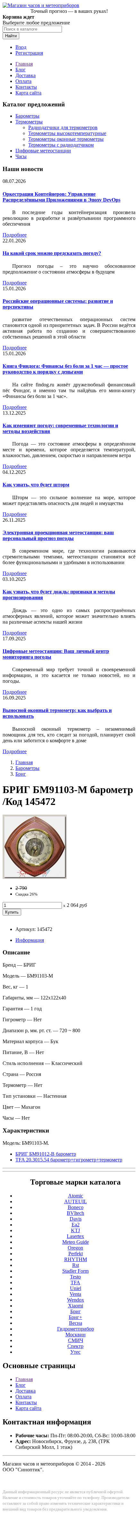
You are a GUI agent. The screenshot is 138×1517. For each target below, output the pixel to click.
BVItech (75, 1213)
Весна (75, 1323)
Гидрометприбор (75, 1329)
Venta (75, 1294)
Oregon (75, 1248)
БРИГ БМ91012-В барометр (45, 1154)
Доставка (25, 75)
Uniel (75, 1288)
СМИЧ (75, 1340)
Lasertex (75, 1236)
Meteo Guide (75, 1242)
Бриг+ (75, 1317)
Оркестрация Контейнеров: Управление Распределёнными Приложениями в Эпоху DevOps (61, 197)
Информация (29, 940)
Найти (11, 35)
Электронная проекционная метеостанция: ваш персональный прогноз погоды (58, 535)
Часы (21, 156)
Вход (20, 47)
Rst (75, 1265)
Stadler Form (75, 1271)
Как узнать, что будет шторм (36, 484)
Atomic (75, 1195)
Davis (76, 1219)
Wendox (75, 1300)
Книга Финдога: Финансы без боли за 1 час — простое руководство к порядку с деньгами (65, 369)
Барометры (27, 116)
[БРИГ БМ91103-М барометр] (35, 877)
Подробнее (15, 235)
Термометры (29, 121)
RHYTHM (75, 1259)
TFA (75, 1282)
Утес (75, 1352)
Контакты (26, 87)
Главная (24, 64)
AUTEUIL (75, 1201)
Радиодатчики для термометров (63, 127)
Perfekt (75, 1253)
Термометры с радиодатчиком (61, 145)
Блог (20, 69)
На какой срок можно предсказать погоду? (52, 253)
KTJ (75, 1230)
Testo (75, 1276)
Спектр (75, 1346)
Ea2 (76, 1224)
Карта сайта (28, 92)
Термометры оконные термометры (66, 139)
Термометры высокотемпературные (67, 133)
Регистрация (29, 53)
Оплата (23, 81)
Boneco (75, 1207)
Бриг (20, 774)
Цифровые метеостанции (43, 150)
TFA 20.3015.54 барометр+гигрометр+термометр (68, 1159)
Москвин (75, 1334)
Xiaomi (75, 1305)
